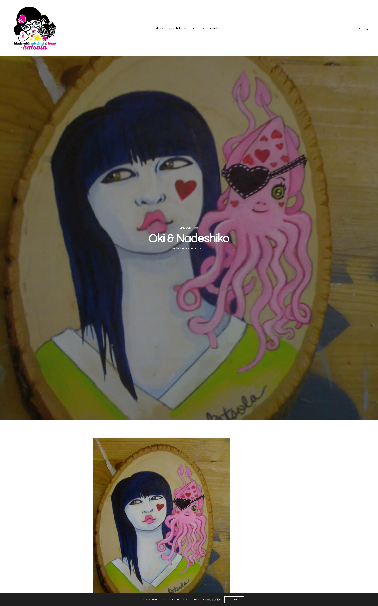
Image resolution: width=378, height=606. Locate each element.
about (196, 28)
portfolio (175, 28)
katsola (177, 248)
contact (216, 28)
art (182, 227)
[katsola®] (35, 28)
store (159, 28)
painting (192, 227)
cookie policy (213, 599)
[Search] (366, 28)
